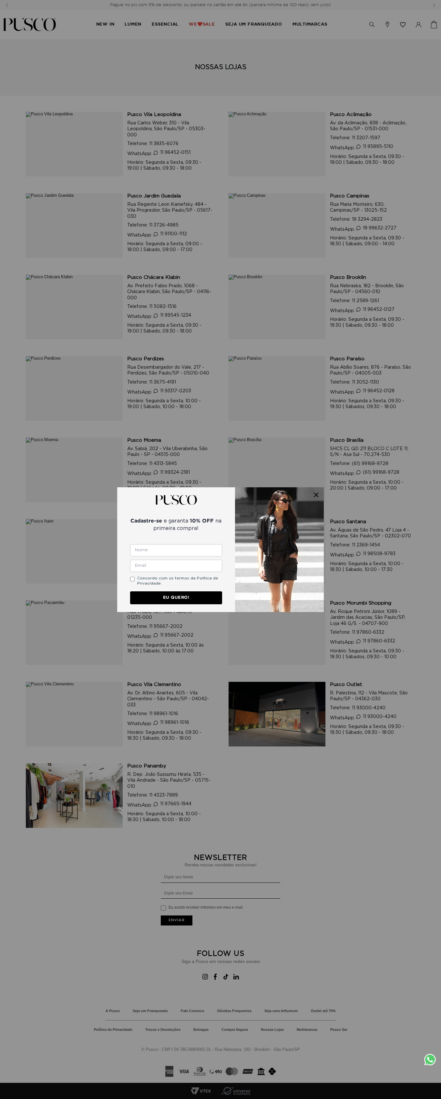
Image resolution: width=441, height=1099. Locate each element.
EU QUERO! (176, 597)
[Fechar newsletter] (316, 494)
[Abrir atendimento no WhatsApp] (432, 1059)
